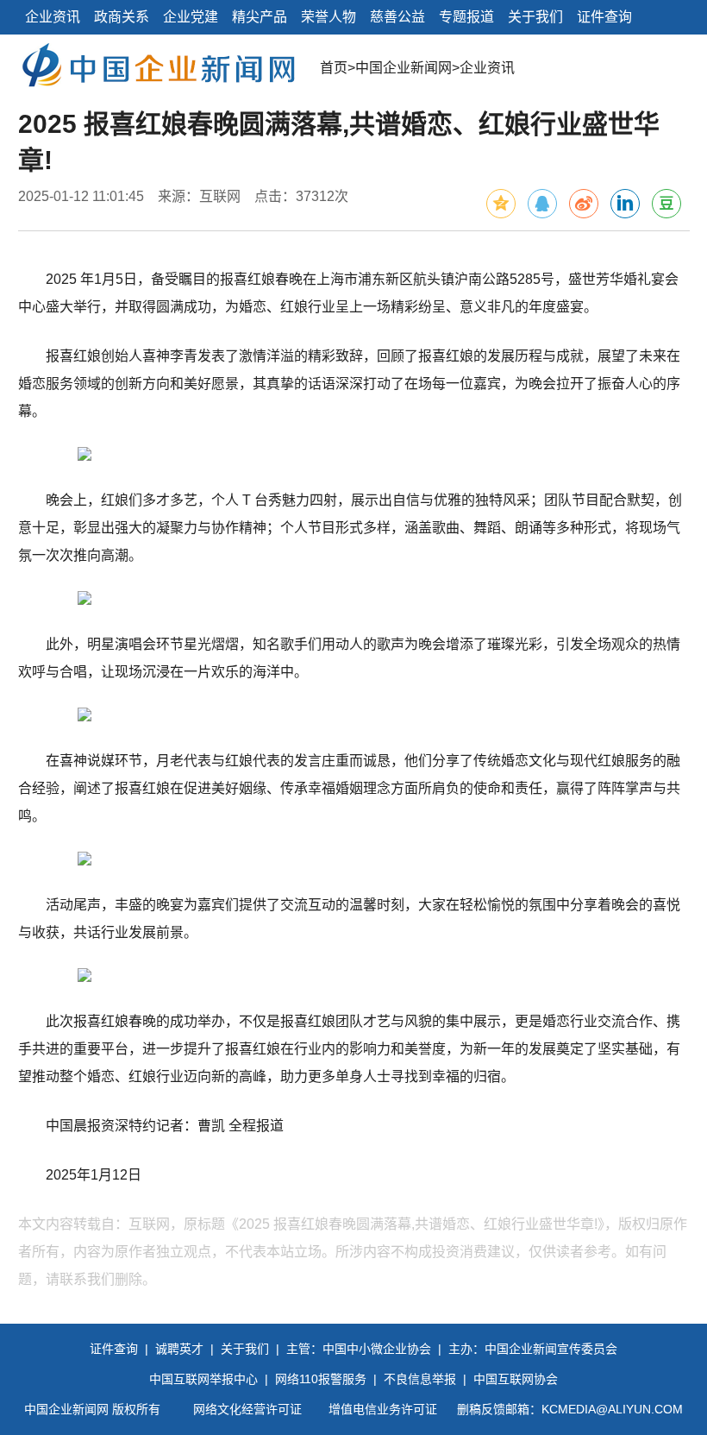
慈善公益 (397, 16)
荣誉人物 (328, 16)
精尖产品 (259, 16)
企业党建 (190, 16)
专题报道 (466, 16)
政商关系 (121, 16)
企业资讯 (52, 16)
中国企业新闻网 (403, 67)
